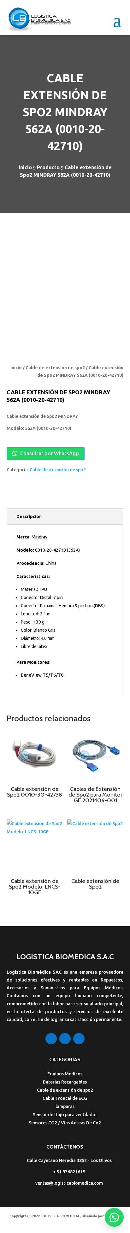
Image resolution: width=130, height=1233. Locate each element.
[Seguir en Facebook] (51, 1038)
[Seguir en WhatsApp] (79, 1038)
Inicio (16, 367)
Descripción (29, 516)
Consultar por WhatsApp (49, 453)
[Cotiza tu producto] (114, 1217)
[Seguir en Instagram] (65, 1038)
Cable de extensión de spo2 (55, 367)
